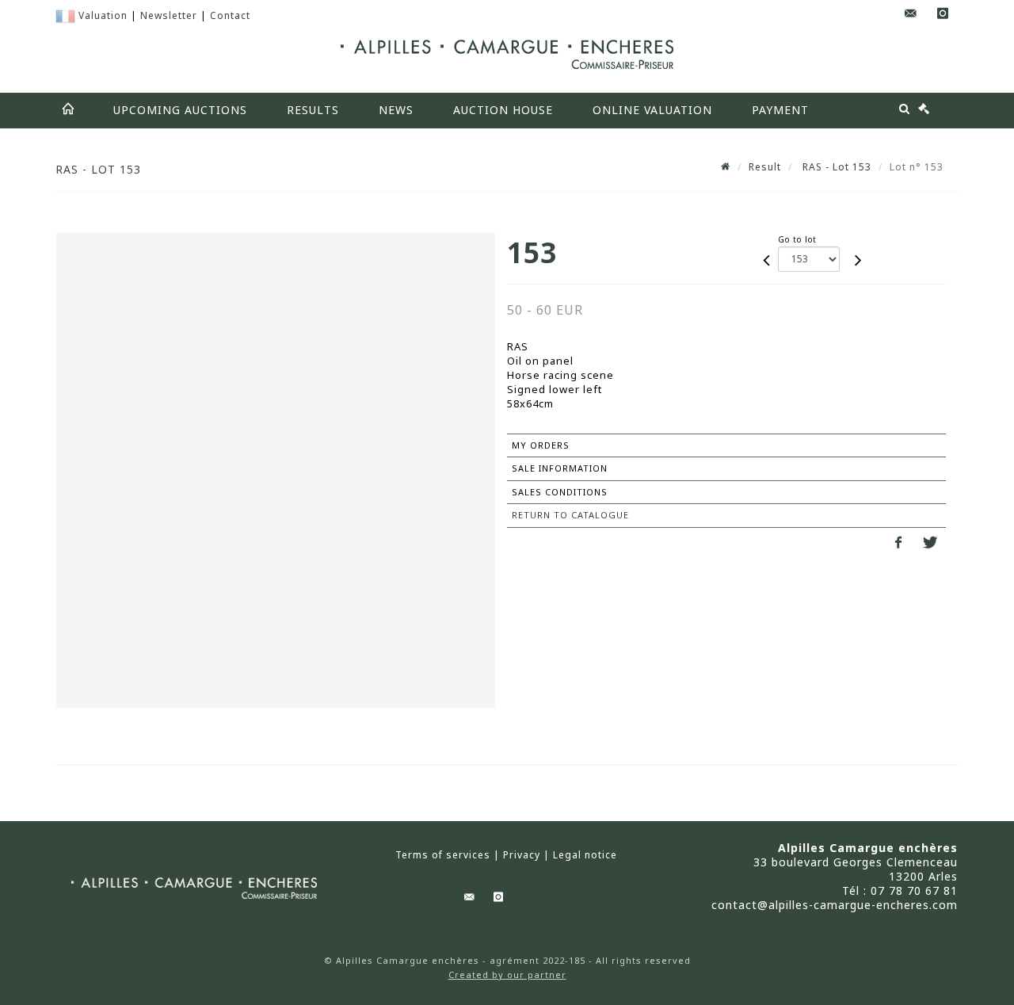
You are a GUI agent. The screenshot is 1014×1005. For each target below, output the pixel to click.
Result (765, 167)
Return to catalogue (570, 515)
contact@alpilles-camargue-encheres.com (834, 904)
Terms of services (442, 855)
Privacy (521, 855)
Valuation (103, 15)
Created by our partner (507, 974)
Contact (230, 15)
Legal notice (585, 855)
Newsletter (168, 15)
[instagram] (943, 14)
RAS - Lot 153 (835, 167)
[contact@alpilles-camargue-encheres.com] (911, 14)
